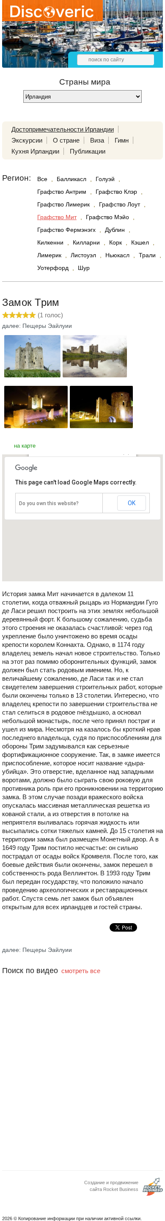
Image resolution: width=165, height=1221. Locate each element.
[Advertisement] (82, 1083)
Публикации (87, 151)
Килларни (86, 242)
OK (131, 503)
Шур (84, 267)
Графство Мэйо (107, 217)
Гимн (122, 140)
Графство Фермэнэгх (66, 229)
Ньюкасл (117, 255)
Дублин (115, 229)
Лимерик (49, 255)
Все (42, 179)
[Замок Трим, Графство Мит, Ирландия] (32, 375)
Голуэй (105, 179)
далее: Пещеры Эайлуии (37, 325)
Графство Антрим (61, 191)
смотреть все (80, 970)
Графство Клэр (116, 191)
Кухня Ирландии (35, 151)
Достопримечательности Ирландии (62, 129)
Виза (97, 140)
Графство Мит (57, 217)
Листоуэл (83, 255)
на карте (25, 446)
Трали (147, 255)
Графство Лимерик (63, 204)
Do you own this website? (49, 503)
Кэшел (140, 242)
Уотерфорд (53, 267)
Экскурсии (26, 140)
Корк (115, 242)
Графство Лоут (119, 204)
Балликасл (71, 179)
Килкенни (50, 242)
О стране (66, 140)
